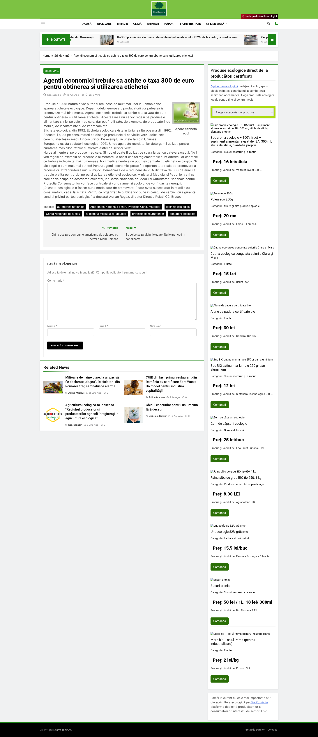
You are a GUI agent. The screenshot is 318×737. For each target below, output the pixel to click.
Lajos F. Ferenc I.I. (247, 224)
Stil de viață (215, 23)
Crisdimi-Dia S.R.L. (247, 336)
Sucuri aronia (220, 586)
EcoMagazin (54, 95)
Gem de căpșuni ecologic (229, 423)
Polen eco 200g (222, 199)
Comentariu (55, 280)
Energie (122, 23)
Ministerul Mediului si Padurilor (106, 214)
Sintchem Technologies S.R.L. (254, 394)
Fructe (228, 264)
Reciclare (104, 23)
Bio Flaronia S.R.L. (247, 610)
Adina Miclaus (76, 393)
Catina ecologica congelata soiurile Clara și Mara (242, 255)
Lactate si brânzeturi (236, 538)
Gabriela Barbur (158, 416)
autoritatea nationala (70, 207)
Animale (153, 23)
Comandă (219, 180)
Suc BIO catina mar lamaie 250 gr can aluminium (238, 367)
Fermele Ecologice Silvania (252, 556)
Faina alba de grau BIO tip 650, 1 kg (236, 478)
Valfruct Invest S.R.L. (249, 170)
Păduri (169, 23)
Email (103, 326)
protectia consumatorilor (148, 214)
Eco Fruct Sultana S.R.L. (251, 448)
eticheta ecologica (178, 207)
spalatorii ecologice (182, 214)
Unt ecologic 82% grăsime (229, 532)
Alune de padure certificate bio (233, 311)
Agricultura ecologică (224, 86)
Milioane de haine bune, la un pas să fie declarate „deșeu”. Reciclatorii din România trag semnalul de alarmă (92, 382)
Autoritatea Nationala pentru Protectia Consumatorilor (125, 207)
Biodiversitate (190, 23)
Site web (155, 326)
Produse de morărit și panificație (244, 484)
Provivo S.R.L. (244, 668)
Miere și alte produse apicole (242, 206)
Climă (137, 23)
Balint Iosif (242, 282)
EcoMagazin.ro (62, 729)
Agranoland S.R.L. (247, 502)
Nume (52, 326)
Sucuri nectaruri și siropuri (240, 152)
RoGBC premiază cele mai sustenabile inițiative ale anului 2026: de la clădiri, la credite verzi (151, 37)
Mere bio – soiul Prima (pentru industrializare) (233, 642)
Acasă (86, 23)
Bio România (259, 702)
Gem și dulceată (234, 430)
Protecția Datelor (255, 729)
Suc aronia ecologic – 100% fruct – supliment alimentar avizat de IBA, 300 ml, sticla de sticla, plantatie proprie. (241, 141)
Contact (272, 729)
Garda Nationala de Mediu (63, 214)
